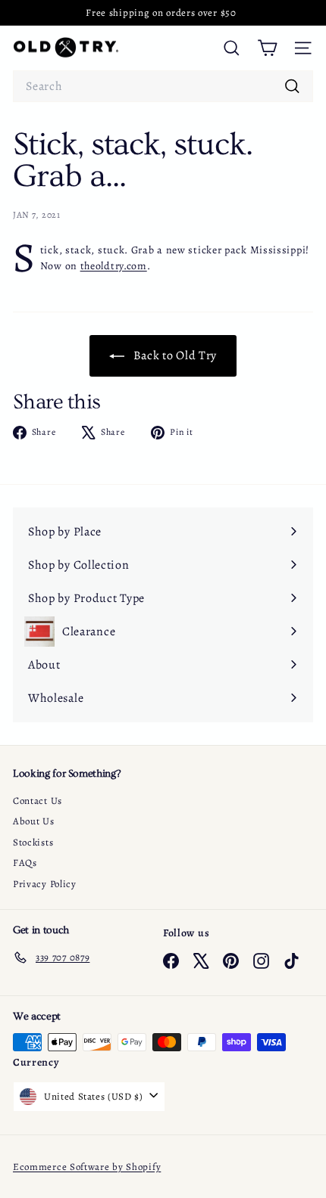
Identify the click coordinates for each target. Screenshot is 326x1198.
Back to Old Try (173, 355)
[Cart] (267, 48)
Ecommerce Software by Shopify (87, 1166)
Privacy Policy (45, 883)
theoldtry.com (113, 266)
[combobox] (163, 86)
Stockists (33, 842)
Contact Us (37, 800)
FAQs (25, 862)
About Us (34, 821)
